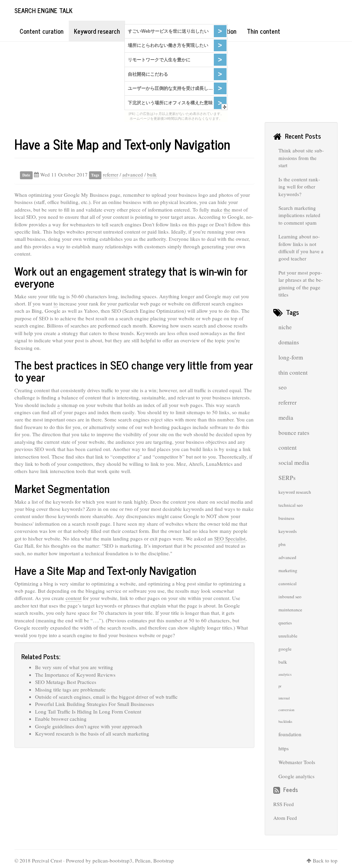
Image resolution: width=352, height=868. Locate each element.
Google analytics (296, 776)
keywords (287, 531)
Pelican (143, 860)
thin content (293, 372)
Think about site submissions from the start (301, 158)
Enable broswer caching (61, 718)
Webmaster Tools (296, 762)
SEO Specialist (229, 538)
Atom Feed (285, 817)
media (285, 417)
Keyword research (97, 31)
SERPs (287, 478)
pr (280, 686)
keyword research (294, 492)
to (56, 303)
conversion (286, 709)
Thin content (263, 31)
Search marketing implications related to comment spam (299, 215)
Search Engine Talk (43, 10)
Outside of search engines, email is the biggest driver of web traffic (106, 696)
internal (284, 698)
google (285, 649)
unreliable (287, 636)
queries (285, 623)
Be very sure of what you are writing (74, 667)
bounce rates (293, 433)
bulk (152, 174)
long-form (290, 357)
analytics (285, 674)
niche (285, 327)
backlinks (285, 721)
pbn (282, 544)
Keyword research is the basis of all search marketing (92, 733)
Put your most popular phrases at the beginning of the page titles (300, 283)
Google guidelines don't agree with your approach (88, 726)
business (286, 518)
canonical (287, 583)
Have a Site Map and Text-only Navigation (122, 144)
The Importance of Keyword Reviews (75, 674)
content (73, 597)
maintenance (290, 610)
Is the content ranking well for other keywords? (299, 186)
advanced (132, 174)
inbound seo (289, 596)
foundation (289, 734)
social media (293, 463)
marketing (287, 570)
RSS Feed (283, 804)
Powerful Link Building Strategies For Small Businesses (94, 703)
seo (282, 387)
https (283, 748)
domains (288, 342)
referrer (110, 174)
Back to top (325, 860)
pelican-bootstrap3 (112, 860)
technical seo (290, 505)
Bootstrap (163, 860)
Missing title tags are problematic (70, 689)
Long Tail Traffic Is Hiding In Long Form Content (88, 711)
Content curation (42, 31)
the (227, 209)
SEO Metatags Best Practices (65, 681)
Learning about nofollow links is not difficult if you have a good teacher (300, 247)
